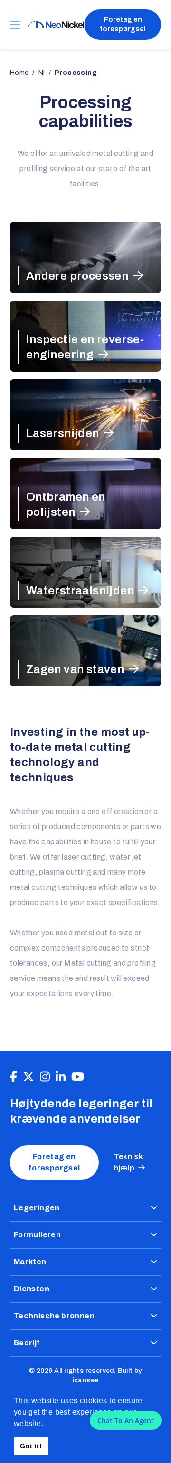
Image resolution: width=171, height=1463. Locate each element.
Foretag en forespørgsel (123, 24)
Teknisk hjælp (128, 1162)
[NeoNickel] (56, 25)
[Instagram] (45, 1077)
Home (19, 72)
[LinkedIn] (61, 1077)
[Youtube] (77, 1077)
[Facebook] (13, 1077)
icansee (86, 1380)
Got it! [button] (31, 1446)
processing (76, 72)
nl (41, 72)
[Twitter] (28, 1077)
